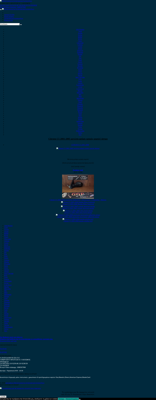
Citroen (80, 45)
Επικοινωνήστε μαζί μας (8, 341)
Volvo (80, 133)
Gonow (80, 64)
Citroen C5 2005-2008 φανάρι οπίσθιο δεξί (78, 221)
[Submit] (21, 24)
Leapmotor (80, 85)
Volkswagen (80, 131)
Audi (80, 31)
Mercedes (80, 93)
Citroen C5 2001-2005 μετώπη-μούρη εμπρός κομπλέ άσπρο (78, 138)
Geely (80, 62)
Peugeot (80, 106)
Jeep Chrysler (80, 77)
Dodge (80, 54)
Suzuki (80, 125)
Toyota (80, 129)
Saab (80, 114)
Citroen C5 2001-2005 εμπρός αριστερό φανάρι (78, 208)
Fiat (80, 58)
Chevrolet (80, 43)
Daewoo (80, 50)
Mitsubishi (80, 98)
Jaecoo (80, 73)
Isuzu (80, 70)
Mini (80, 96)
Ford (80, 60)
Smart (80, 119)
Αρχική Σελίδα (9, 15)
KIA (80, 79)
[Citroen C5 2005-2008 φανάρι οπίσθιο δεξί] (78, 219)
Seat (80, 115)
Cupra (80, 47)
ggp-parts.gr (10, 383)
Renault (80, 110)
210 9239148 (13, 5)
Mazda (80, 91)
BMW (80, 37)
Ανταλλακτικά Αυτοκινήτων (13, 18)
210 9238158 (23, 5)
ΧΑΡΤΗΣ (3, 352)
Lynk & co (80, 89)
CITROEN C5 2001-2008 (80, 145)
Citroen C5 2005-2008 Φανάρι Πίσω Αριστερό (78, 204)
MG (80, 94)
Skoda (80, 117)
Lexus (80, 87)
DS (80, 56)
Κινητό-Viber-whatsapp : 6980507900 (13, 7)
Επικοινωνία (8, 20)
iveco (80, 71)
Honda (80, 66)
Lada (80, 81)
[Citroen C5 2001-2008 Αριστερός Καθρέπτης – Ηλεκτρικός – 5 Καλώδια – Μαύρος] (78, 198)
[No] (80, 399)
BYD (80, 39)
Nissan (80, 100)
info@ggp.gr (4, 361)
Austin (80, 33)
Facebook (3, 349)
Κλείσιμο (61, 399)
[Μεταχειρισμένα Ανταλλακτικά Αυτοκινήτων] (20, 388)
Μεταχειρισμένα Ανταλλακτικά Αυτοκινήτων (29, 383)
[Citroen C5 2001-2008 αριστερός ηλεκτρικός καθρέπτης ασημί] (78, 215)
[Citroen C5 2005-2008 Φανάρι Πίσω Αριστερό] (78, 202)
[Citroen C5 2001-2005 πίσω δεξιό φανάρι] (78, 211)
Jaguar (80, 75)
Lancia (80, 83)
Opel (80, 102)
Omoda (80, 104)
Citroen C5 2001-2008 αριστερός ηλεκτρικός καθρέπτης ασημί (78, 217)
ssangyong (80, 121)
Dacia (80, 49)
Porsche (80, 108)
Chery (80, 41)
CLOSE (3, 396)
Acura (80, 35)
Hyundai (80, 68)
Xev (80, 135)
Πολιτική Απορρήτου (72, 399)
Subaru (80, 123)
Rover (80, 112)
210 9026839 (32, 5)
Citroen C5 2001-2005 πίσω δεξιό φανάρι (78, 212)
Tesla (80, 127)
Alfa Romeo (80, 29)
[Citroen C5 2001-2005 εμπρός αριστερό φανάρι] (78, 206)
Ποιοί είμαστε (9, 16)
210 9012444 (4, 5)
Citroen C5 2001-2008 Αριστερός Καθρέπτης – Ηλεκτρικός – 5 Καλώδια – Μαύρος (78, 200)
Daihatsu (80, 52)
